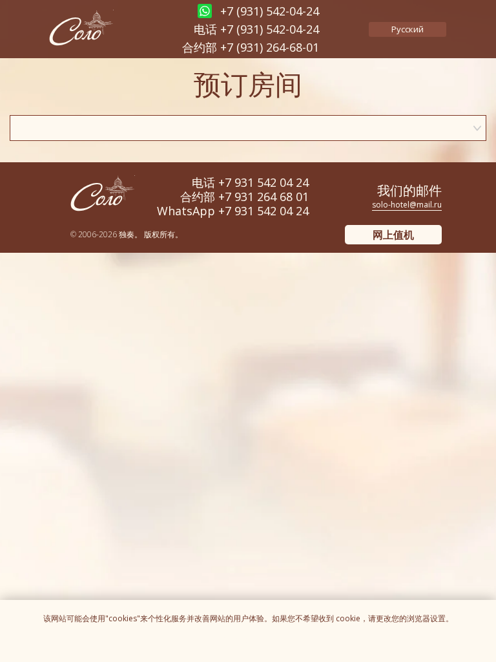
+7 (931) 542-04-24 (269, 29)
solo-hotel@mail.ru (407, 204)
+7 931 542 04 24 (263, 182)
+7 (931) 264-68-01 (269, 47)
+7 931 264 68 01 (263, 196)
